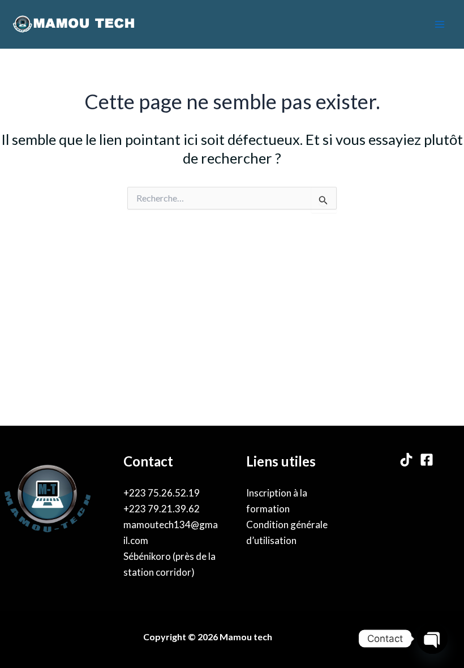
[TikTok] (406, 459)
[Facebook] (426, 459)
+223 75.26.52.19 (161, 493)
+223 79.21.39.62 (161, 509)
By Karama (299, 636)
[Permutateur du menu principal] (440, 24)
